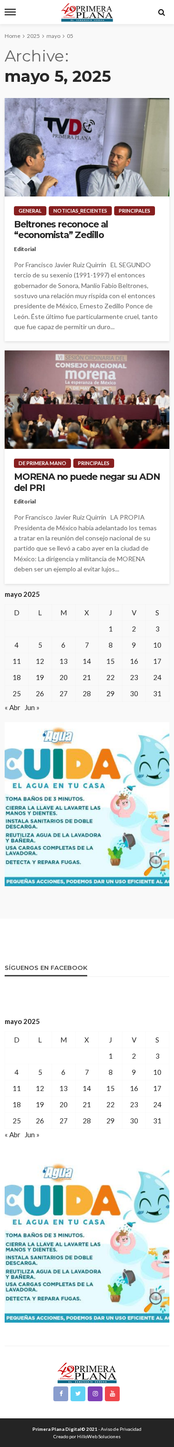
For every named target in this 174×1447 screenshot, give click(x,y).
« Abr (12, 707)
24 (157, 677)
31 (157, 693)
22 (110, 677)
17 (157, 661)
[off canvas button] (10, 12)
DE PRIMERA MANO (42, 463)
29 (110, 693)
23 (134, 677)
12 (40, 661)
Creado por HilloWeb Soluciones (87, 1436)
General (30, 211)
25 (17, 693)
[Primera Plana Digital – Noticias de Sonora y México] (87, 1371)
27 (63, 693)
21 (87, 677)
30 (134, 693)
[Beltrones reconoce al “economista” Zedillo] (87, 147)
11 (17, 661)
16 (134, 661)
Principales (134, 211)
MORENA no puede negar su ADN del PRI (87, 482)
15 (110, 661)
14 (87, 661)
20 (63, 677)
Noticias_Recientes (80, 211)
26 (40, 693)
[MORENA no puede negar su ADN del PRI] (87, 399)
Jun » (32, 707)
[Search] (161, 12)
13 (63, 661)
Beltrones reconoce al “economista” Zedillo (61, 229)
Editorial (25, 248)
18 (17, 677)
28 (87, 693)
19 (40, 677)
